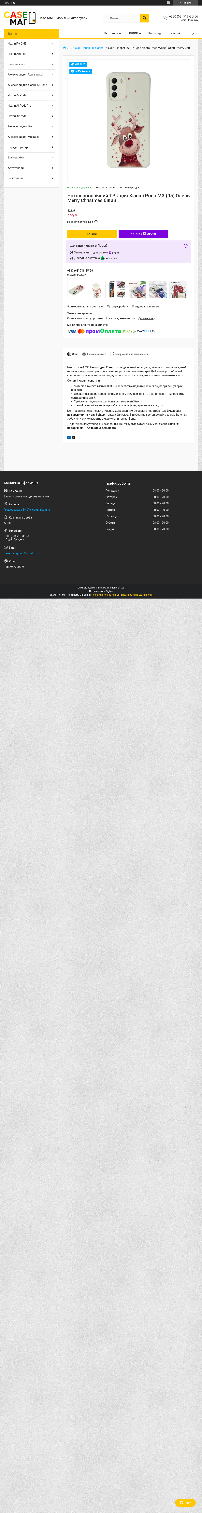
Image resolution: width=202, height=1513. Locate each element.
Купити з (136, 233)
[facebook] (69, 438)
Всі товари (111, 33)
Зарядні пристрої (19, 147)
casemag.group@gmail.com (21, 553)
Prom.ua (119, 587)
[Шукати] (144, 18)
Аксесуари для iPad (20, 126)
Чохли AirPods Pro (19, 105)
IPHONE (133, 33)
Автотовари (16, 167)
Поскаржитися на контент (106, 594)
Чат (188, 1502)
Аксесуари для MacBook (23, 136)
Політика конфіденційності (137, 594)
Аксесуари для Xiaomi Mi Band (27, 85)
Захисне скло (16, 64)
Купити (92, 233)
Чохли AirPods (17, 95)
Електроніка (16, 157)
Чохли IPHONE (17, 43)
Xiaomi (175, 33)
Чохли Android (17, 53)
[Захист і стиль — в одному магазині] (20, 18)
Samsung (154, 33)
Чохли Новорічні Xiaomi (88, 48)
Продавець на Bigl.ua (101, 591)
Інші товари (15, 178)
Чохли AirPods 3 (18, 116)
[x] (73, 438)
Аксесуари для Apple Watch (26, 74)
